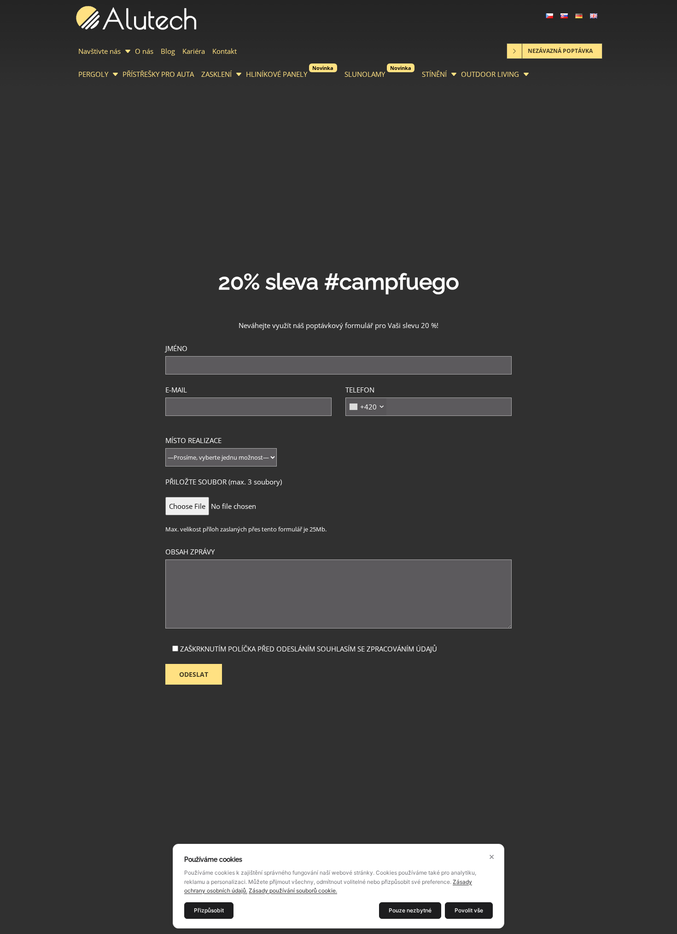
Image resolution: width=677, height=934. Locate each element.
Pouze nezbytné (410, 910)
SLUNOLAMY (377, 71)
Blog (168, 51)
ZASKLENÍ (216, 74)
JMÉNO (176, 348)
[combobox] (366, 406)
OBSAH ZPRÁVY (190, 551)
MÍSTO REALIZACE (193, 440)
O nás (144, 51)
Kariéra (193, 51)
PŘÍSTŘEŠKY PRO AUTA (158, 74)
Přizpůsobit (209, 910)
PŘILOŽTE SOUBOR (223, 481)
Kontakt (224, 51)
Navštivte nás (99, 51)
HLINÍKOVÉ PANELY (289, 71)
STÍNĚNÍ (434, 74)
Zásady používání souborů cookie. (293, 890)
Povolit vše (469, 910)
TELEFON (361, 398)
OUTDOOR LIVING (490, 74)
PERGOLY (93, 74)
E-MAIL (176, 389)
